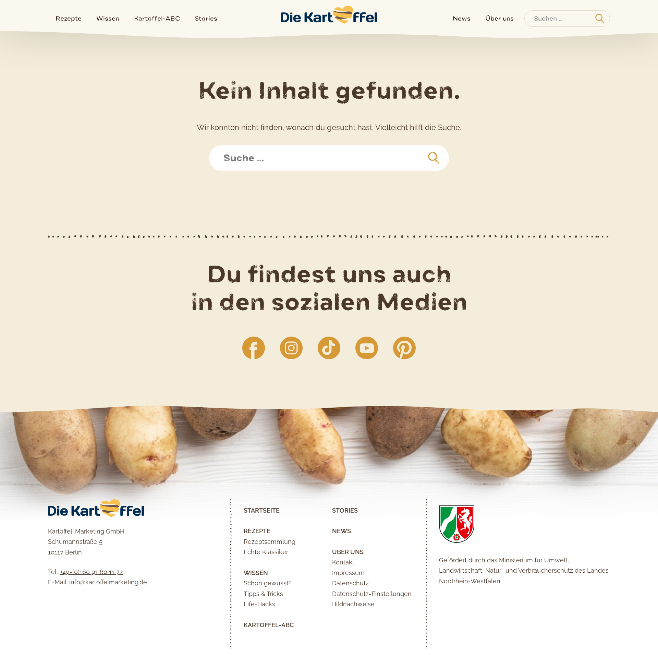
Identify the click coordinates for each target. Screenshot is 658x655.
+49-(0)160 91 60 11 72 (91, 571)
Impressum (348, 572)
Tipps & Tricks (263, 593)
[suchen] (433, 158)
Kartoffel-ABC (157, 18)
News (462, 18)
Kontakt (343, 562)
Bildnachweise (353, 604)
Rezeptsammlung (269, 541)
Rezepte (69, 18)
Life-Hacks (259, 604)
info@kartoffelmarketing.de (108, 582)
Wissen (107, 18)
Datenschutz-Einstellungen (372, 593)
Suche (227, 150)
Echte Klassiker (266, 551)
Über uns (499, 18)
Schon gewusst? (268, 583)
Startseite (262, 510)
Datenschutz (350, 583)
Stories (206, 18)
